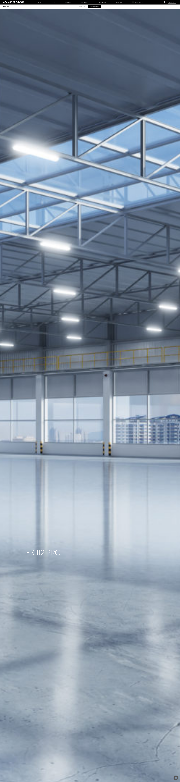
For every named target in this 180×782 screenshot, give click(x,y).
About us (119, 2)
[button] (176, 778)
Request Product (94, 6)
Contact (171, 2)
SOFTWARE (68, 2)
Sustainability (85, 2)
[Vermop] (14, 1)
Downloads (102, 2)
